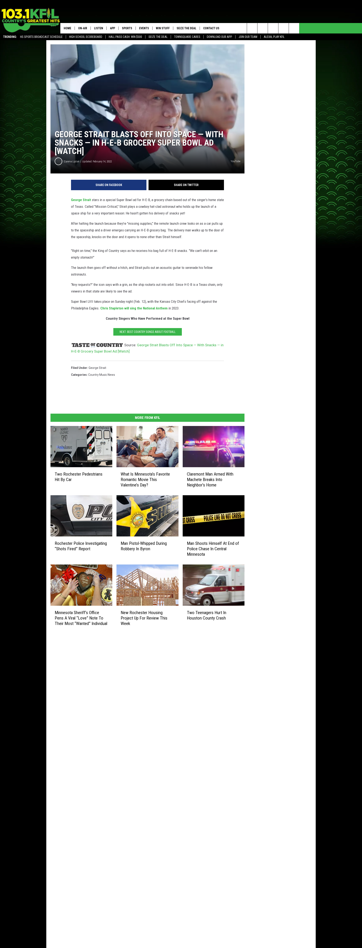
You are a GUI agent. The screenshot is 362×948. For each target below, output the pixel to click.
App (112, 28)
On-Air (82, 28)
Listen (98, 28)
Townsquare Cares (187, 36)
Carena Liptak (71, 161)
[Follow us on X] (283, 28)
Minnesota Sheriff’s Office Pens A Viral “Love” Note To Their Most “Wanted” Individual (81, 618)
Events (144, 28)
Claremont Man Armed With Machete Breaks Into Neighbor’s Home (210, 479)
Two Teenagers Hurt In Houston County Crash (206, 615)
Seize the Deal (158, 36)
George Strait (81, 200)
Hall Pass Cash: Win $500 (125, 36)
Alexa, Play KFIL (274, 36)
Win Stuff (163, 28)
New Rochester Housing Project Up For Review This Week (144, 618)
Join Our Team (248, 36)
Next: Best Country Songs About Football (148, 332)
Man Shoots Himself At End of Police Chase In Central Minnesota (213, 549)
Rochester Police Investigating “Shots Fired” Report (81, 546)
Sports (127, 28)
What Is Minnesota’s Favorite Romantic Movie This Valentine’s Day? (145, 479)
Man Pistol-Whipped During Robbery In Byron (144, 546)
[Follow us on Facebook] (273, 28)
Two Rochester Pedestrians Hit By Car (78, 477)
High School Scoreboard (85, 36)
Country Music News (101, 374)
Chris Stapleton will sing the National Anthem (134, 308)
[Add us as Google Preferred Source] (262, 28)
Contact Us (211, 28)
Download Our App (219, 36)
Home (67, 28)
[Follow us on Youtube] (294, 28)
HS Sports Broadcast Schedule (41, 36)
